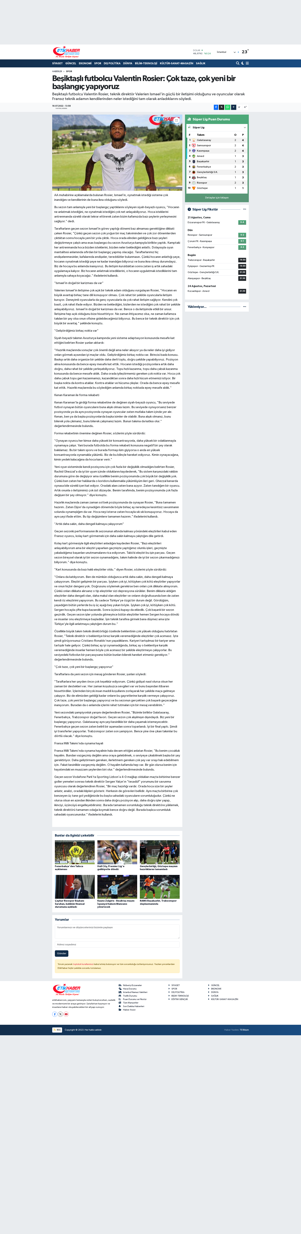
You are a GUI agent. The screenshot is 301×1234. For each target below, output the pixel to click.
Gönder (61, 953)
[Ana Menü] (247, 63)
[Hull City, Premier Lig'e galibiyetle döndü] (117, 852)
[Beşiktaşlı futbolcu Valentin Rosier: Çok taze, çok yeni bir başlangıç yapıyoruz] (117, 153)
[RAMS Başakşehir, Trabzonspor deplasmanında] (160, 886)
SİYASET (57, 63)
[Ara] (238, 63)
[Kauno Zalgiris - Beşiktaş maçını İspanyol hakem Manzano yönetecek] (117, 886)
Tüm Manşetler (130, 1003)
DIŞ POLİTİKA (112, 63)
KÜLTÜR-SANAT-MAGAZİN (176, 63)
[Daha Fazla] (233, 107)
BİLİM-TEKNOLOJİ (146, 63)
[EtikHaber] (66, 52)
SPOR (97, 63)
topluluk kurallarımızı (83, 964)
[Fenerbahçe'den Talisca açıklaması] (75, 852)
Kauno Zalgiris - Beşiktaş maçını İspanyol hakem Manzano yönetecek (115, 904)
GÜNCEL (70, 63)
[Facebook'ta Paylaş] (216, 107)
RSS (58, 1030)
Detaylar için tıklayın (217, 197)
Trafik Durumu (130, 996)
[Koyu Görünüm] (242, 63)
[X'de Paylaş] (221, 107)
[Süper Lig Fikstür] (244, 209)
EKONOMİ (85, 63)
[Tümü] (244, 306)
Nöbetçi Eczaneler (132, 985)
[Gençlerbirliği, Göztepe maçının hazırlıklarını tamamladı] (160, 852)
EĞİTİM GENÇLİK (180, 999)
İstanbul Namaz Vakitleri (135, 992)
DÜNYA (127, 63)
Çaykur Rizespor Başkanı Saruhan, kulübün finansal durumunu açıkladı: (69, 904)
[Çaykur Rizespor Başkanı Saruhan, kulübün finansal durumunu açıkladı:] (75, 886)
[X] (60, 1014)
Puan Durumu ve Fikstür (135, 999)
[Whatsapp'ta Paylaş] (227, 107)
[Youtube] (66, 1014)
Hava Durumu (130, 989)
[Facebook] (54, 1014)
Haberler (57, 71)
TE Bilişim (244, 1030)
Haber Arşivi (129, 1010)
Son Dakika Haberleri (133, 1006)
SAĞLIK (200, 63)
